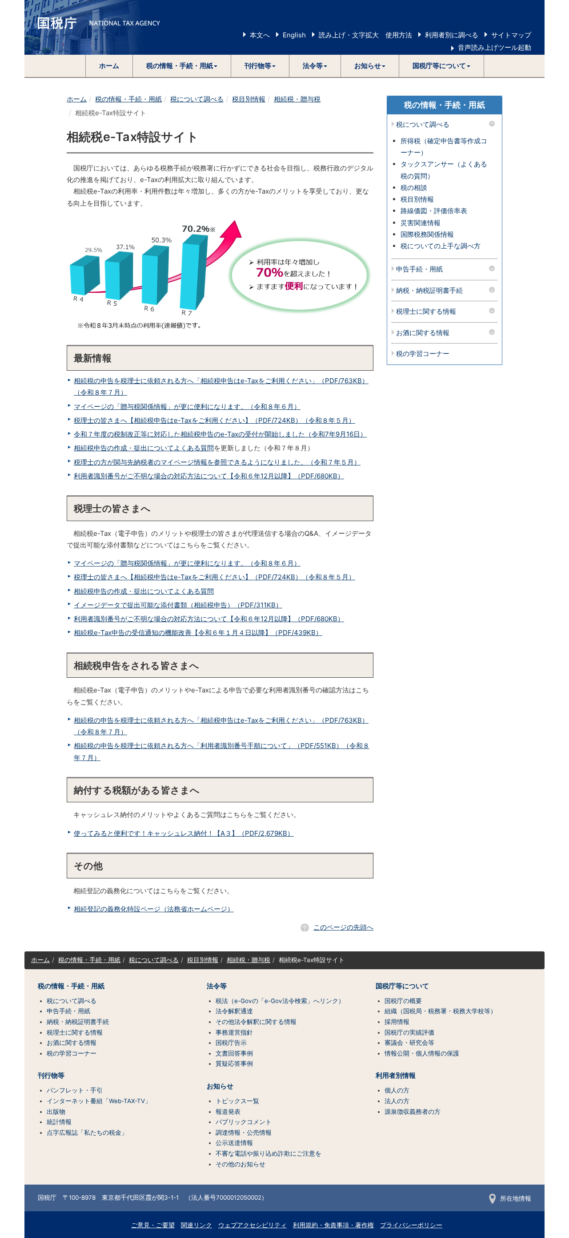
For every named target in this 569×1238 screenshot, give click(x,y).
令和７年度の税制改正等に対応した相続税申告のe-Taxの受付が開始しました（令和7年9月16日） (220, 434)
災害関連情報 (421, 222)
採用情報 (397, 1021)
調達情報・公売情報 (244, 1132)
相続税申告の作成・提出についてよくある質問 (144, 448)
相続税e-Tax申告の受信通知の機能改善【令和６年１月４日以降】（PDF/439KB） (198, 632)
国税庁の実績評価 (409, 1032)
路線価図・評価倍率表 (434, 210)
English (294, 35)
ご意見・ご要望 (153, 1225)
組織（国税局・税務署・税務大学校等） (441, 1011)
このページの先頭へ (343, 927)
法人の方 (397, 1100)
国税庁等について (402, 986)
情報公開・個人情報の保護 (422, 1053)
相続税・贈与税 (297, 99)
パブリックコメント (244, 1121)
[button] (182, 66)
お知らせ (220, 1086)
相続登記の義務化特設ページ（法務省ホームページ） (154, 909)
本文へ (260, 35)
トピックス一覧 (237, 1100)
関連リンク (196, 1225)
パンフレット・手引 (75, 1090)
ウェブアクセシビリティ (252, 1225)
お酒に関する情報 (422, 333)
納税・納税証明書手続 (429, 291)
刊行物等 (51, 1076)
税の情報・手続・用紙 (128, 99)
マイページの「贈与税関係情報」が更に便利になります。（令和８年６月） (187, 406)
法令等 (217, 986)
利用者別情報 (396, 1076)
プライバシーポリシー (411, 1225)
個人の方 (397, 1090)
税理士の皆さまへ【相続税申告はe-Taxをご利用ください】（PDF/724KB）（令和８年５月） (214, 420)
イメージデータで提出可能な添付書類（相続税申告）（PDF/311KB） (178, 605)
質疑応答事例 (234, 1063)
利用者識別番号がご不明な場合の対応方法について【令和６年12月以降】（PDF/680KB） (209, 476)
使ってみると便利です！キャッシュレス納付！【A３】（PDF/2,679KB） (184, 833)
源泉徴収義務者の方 (413, 1111)
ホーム (109, 65)
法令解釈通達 (234, 1011)
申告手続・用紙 (419, 269)
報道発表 (228, 1111)
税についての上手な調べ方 (441, 246)
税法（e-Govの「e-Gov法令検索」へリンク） (280, 1000)
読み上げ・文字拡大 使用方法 (365, 35)
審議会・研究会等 (409, 1042)
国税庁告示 (231, 1042)
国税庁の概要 (403, 1000)
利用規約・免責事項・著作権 (333, 1225)
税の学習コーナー (422, 354)
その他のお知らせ (240, 1164)
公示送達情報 (234, 1142)
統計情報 (59, 1121)
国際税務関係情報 (427, 234)
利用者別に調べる (451, 35)
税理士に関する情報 (426, 312)
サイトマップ (511, 35)
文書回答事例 (234, 1053)
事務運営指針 (234, 1032)
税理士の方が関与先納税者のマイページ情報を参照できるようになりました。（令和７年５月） (217, 462)
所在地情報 (515, 1198)
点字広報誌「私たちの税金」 (87, 1132)
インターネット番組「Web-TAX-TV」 (99, 1100)
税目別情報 (248, 99)
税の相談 (414, 187)
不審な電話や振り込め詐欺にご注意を (268, 1153)
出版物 (56, 1111)
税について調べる (197, 99)
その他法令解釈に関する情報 (256, 1021)
